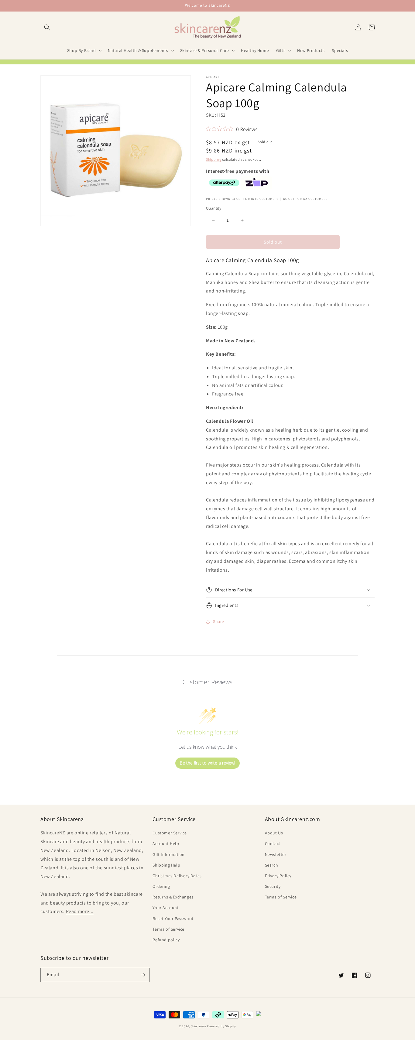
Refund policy (166, 939)
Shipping (213, 159)
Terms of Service (168, 929)
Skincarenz (198, 1026)
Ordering (161, 886)
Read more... (80, 911)
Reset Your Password (173, 918)
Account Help (166, 843)
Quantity (213, 208)
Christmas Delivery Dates (177, 875)
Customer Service (170, 833)
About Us (274, 833)
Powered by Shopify (221, 1026)
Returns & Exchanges (173, 897)
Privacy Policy (278, 875)
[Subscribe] (142, 975)
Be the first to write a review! (207, 763)
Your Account (166, 907)
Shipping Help (166, 865)
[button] (47, 27)
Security (273, 886)
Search (271, 865)
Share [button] (218, 621)
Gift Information (169, 854)
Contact (272, 843)
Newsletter (275, 854)
